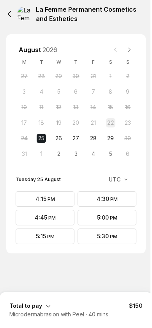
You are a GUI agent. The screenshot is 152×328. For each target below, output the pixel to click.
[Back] (9, 14)
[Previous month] (115, 50)
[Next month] (129, 50)
